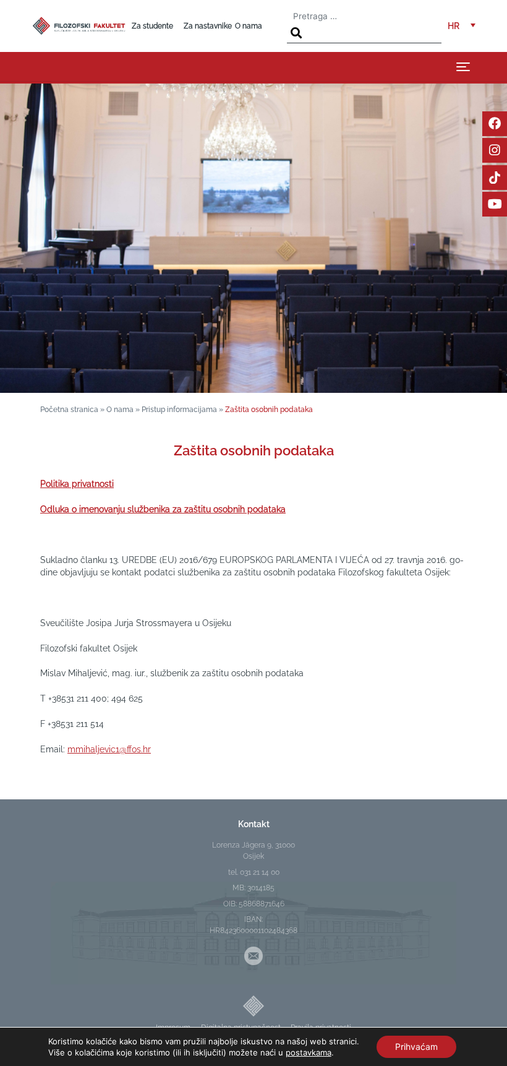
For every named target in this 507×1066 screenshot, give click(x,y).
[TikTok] (494, 177)
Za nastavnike (208, 26)
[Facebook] (494, 123)
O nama (248, 26)
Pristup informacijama (179, 409)
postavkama (308, 1052)
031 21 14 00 (259, 872)
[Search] (296, 33)
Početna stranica (69, 409)
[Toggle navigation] (463, 66)
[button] (461, 26)
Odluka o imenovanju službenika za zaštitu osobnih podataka (163, 509)
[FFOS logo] (79, 25)
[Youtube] (494, 204)
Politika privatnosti (77, 484)
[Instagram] (494, 150)
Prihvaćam (416, 1046)
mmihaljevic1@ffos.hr (109, 749)
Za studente (152, 26)
